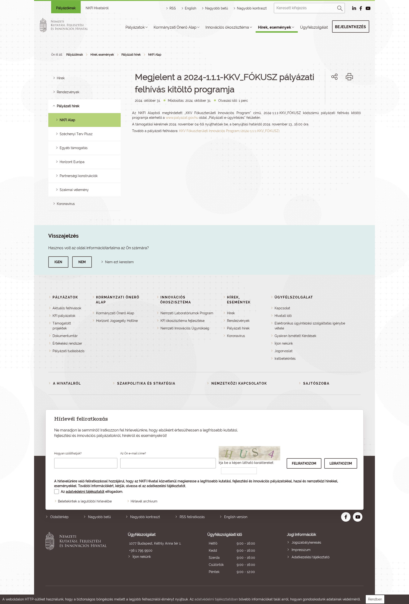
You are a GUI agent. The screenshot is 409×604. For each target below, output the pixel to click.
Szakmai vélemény (74, 190)
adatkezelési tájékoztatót (166, 486)
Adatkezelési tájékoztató (310, 557)
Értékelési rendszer (67, 343)
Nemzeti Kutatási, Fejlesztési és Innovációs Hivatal (77, 553)
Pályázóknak (66, 8)
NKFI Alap (154, 54)
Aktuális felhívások (67, 308)
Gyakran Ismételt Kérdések (295, 336)
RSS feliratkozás (192, 517)
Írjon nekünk (284, 343)
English (190, 8)
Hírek (61, 78)
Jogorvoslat (284, 351)
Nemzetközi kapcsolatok (239, 383)
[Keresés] (340, 7)
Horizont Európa (72, 162)
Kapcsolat (282, 308)
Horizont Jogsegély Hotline (117, 321)
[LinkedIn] (350, 93)
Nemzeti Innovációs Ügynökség (184, 328)
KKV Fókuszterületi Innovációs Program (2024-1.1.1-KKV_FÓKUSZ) (229, 131)
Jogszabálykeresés (306, 542)
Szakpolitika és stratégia (146, 383)
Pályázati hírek (131, 54)
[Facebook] (329, 93)
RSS (172, 8)
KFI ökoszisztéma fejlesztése (182, 321)
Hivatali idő (283, 316)
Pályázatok (135, 27)
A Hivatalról (67, 383)
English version (235, 517)
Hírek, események (274, 27)
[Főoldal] (69, 25)
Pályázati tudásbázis (68, 351)
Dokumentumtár (65, 336)
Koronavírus (66, 204)
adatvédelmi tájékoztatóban (216, 599)
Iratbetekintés (285, 358)
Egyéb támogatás (74, 148)
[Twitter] (340, 93)
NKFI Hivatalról (97, 8)
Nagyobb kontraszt (252, 8)
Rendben (375, 599)
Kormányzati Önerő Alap (175, 27)
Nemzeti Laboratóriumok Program (186, 313)
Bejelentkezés (350, 27)
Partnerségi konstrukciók (79, 176)
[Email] (318, 93)
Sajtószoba (316, 383)
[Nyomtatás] (349, 76)
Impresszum (301, 550)
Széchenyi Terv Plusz (76, 134)
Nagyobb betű (99, 517)
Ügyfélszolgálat (314, 27)
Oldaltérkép (59, 517)
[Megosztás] (334, 76)
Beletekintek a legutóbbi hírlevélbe (85, 501)
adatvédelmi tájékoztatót (85, 491)
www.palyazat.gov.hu (182, 118)
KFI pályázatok (64, 316)
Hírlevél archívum (144, 501)
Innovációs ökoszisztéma (227, 27)
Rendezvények (68, 92)
